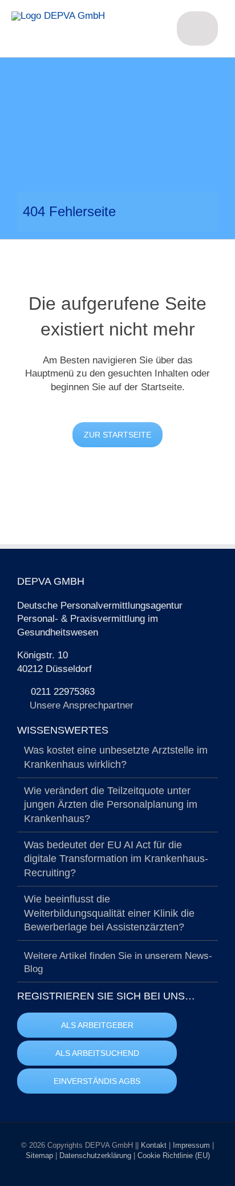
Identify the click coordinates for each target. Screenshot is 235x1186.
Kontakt (155, 1145)
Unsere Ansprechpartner (81, 705)
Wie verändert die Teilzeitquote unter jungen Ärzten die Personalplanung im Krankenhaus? (110, 804)
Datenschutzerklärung (96, 1155)
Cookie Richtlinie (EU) (173, 1155)
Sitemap (40, 1155)
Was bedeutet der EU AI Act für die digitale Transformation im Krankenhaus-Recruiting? (116, 859)
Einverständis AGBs (97, 1081)
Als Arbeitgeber (97, 1025)
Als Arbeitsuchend (97, 1053)
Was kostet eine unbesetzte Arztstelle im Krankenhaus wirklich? (116, 757)
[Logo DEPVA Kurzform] (58, 15)
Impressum (192, 1145)
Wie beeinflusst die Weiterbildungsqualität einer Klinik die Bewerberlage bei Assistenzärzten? (109, 913)
